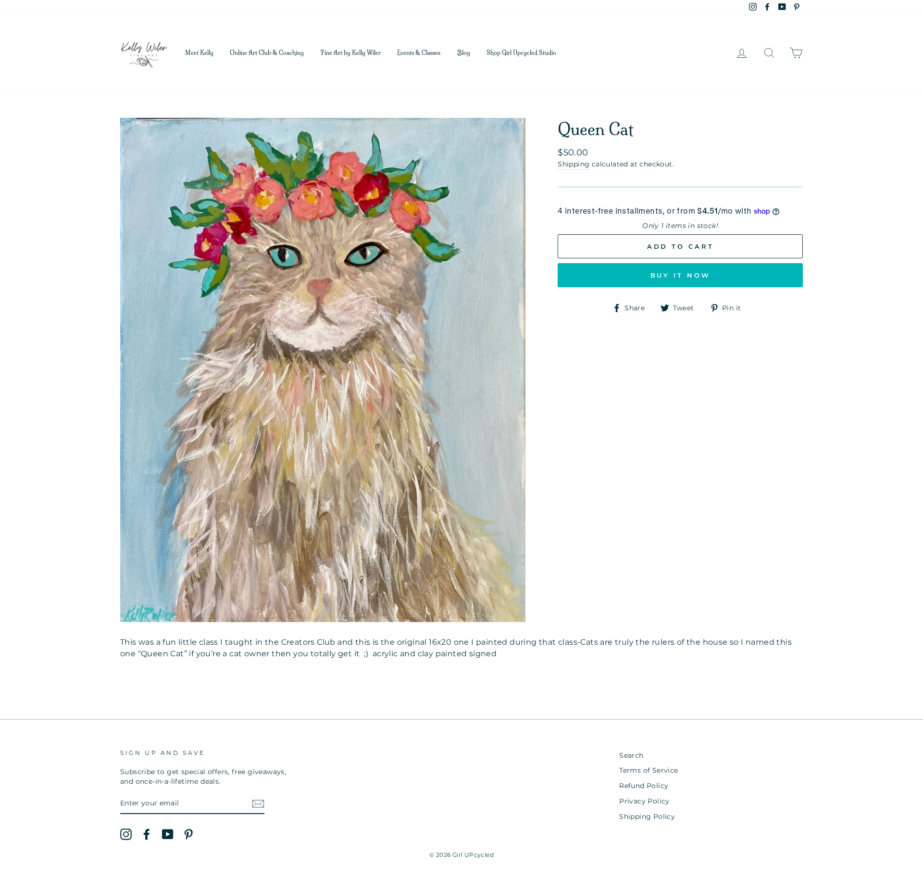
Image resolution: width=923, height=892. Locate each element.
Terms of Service (648, 770)
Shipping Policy (647, 816)
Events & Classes (418, 52)
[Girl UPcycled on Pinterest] (188, 834)
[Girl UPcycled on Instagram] (126, 834)
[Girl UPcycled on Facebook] (146, 834)
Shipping (573, 164)
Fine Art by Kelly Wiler (351, 52)
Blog (463, 52)
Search (631, 755)
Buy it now (680, 275)
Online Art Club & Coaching (267, 52)
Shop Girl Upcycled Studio (521, 52)
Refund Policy (643, 786)
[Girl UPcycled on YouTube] (168, 834)
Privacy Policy (644, 801)
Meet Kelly (199, 52)
